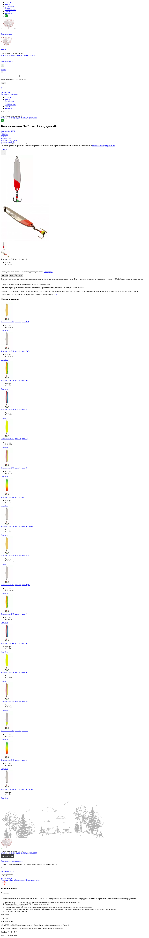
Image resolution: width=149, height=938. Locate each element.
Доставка (8, 11)
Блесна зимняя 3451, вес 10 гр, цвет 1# (14, 760)
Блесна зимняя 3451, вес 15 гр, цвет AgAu (15, 351)
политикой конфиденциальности (103, 146)
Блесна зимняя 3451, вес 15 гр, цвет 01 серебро (17, 526)
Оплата (12, 275)
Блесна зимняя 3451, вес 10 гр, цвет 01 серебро (17, 789)
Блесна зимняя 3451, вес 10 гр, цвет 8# (14, 643)
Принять (4, 149)
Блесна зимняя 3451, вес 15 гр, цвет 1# (14, 497)
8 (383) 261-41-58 (19, 55)
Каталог (7, 4)
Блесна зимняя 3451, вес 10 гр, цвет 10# (14, 731)
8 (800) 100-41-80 (7, 55)
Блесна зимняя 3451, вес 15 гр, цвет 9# (14, 380)
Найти (3, 83)
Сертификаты (9, 6)
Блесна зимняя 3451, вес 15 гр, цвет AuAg (15, 322)
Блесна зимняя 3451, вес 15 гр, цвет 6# (14, 439)
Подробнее (4, 330)
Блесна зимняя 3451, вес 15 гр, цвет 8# (14, 409)
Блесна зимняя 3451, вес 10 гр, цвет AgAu (15, 585)
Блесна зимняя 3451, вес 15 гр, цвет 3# (14, 468)
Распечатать (5, 893)
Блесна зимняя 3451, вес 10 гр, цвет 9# (14, 614)
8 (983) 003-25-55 (31, 55)
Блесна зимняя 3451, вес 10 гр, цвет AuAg (15, 555)
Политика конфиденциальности (12, 861)
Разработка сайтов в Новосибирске (13, 880)
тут (55, 294)
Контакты (8, 13)
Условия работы (10, 10)
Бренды (7, 8)
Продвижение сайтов (33, 880)
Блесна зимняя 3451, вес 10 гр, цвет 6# (14, 672)
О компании (9, 2)
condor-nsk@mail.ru (7, 871)
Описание (5, 275)
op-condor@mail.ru (7, 878)
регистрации (48, 272)
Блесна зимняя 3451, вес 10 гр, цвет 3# (14, 701)
